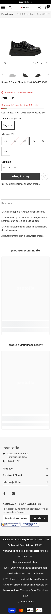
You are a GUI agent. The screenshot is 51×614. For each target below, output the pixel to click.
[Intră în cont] (40, 7)
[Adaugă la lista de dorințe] (44, 176)
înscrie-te (39, 518)
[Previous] (41, 63)
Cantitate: (6, 161)
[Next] (46, 63)
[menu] (3, 7)
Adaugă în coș (20, 176)
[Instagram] (13, 493)
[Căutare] (10, 7)
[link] (25, 324)
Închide (48, 2)
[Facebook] (4, 493)
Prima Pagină (7, 14)
